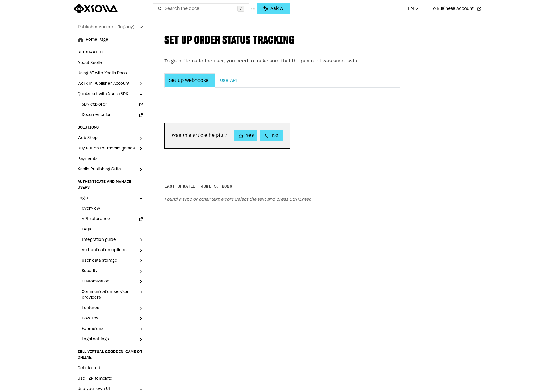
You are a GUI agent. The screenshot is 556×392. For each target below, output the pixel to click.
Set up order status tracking (113, 204)
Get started (89, 77)
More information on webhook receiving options (238, 262)
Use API (234, 81)
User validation (222, 317)
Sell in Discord (91, 357)
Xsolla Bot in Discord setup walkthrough (104, 381)
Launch (93, 215)
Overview (91, 108)
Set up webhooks (189, 81)
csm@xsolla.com (268, 249)
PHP (192, 139)
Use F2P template (95, 88)
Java (193, 129)
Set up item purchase (107, 194)
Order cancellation (215, 366)
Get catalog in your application (104, 181)
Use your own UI (94, 303)
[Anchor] (301, 40)
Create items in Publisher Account (111, 164)
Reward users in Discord (102, 367)
